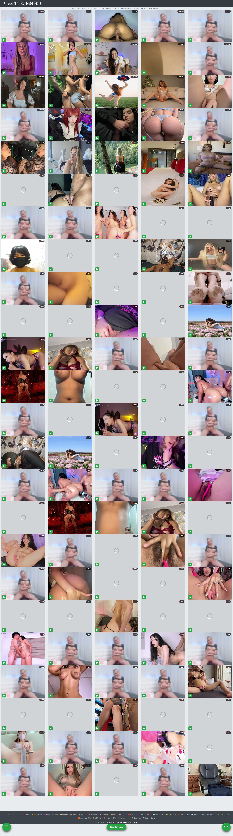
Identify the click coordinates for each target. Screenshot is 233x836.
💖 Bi (149, 814)
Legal (135, 822)
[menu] (6, 827)
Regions (109, 822)
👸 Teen (73, 814)
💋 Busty (131, 814)
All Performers (127, 822)
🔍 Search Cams (149, 818)
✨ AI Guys (97, 818)
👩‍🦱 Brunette (92, 814)
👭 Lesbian (141, 814)
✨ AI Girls (225, 814)
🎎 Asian (7, 814)
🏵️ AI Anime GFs (84, 818)
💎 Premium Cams (198, 814)
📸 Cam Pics (136, 818)
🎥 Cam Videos (123, 818)
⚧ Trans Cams (183, 814)
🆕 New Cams (158, 814)
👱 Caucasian (37, 814)
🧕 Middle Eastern (51, 814)
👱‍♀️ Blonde (82, 814)
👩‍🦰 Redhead (104, 814)
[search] (226, 827)
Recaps (119, 822)
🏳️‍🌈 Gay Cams (171, 814)
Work (114, 822)
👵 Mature (64, 814)
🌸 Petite (122, 814)
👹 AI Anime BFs (109, 818)
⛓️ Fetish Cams (213, 814)
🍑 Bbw (113, 814)
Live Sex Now (116, 827)
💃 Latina (26, 814)
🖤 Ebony (16, 814)
